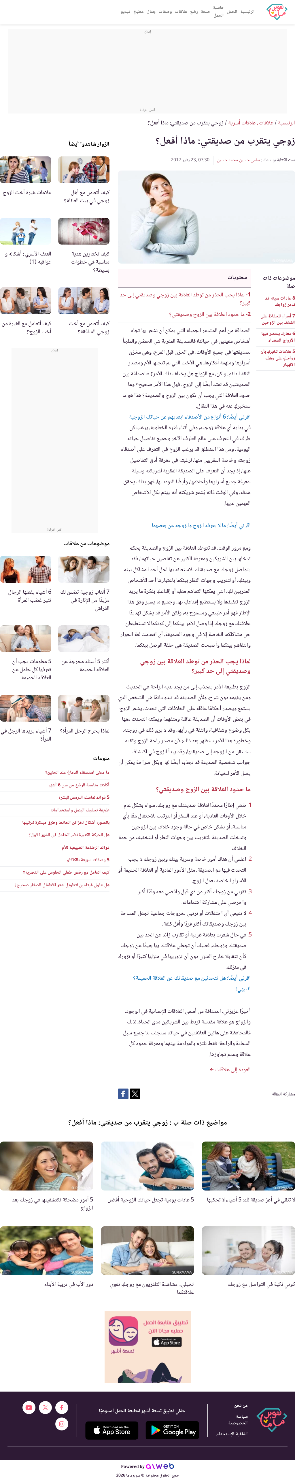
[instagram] (61, 1423)
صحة (205, 12)
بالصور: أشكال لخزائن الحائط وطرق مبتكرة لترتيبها (65, 823)
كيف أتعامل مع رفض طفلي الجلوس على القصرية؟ (66, 873)
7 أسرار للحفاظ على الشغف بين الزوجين (277, 320)
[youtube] (28, 1407)
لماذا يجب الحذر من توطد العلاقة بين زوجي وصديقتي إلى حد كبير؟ (185, 299)
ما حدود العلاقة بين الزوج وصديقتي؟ (207, 315)
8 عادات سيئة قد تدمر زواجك (280, 302)
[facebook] (61, 1407)
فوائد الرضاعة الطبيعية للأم (85, 848)
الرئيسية (247, 12)
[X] (45, 1407)
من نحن (241, 1406)
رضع (194, 12)
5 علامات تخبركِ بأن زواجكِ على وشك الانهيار (277, 358)
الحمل (232, 12)
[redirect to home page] (277, 12)
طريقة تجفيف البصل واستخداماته (79, 810)
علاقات (181, 12)
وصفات (165, 12)
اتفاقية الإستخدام (232, 1434)
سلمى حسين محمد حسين (238, 160)
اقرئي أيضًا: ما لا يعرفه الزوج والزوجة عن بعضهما (201, 526)
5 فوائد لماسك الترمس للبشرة (83, 798)
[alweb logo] (160, 1467)
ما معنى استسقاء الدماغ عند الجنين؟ (77, 773)
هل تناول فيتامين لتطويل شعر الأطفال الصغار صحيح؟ (62, 885)
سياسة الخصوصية (238, 1420)
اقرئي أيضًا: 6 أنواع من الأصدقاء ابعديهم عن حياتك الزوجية (190, 417)
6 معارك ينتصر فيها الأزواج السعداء (278, 337)
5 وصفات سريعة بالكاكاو (88, 860)
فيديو (126, 12)
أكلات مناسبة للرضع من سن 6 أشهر (79, 785)
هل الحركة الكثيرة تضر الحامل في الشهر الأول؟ (69, 835)
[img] (148, 1347)
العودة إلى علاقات (232, 1070)
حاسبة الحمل (218, 12)
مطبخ (138, 12)
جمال (151, 12)
